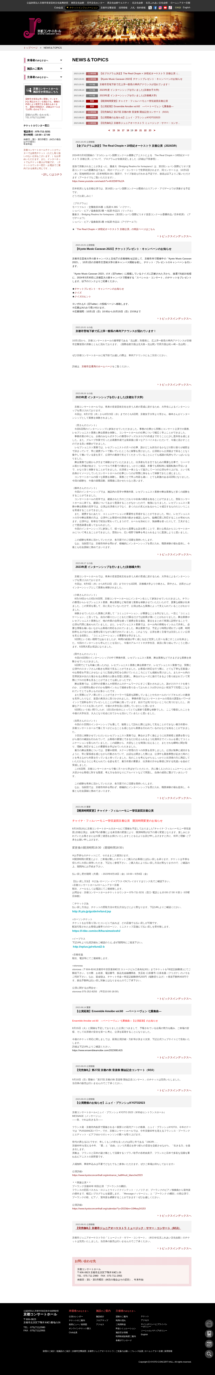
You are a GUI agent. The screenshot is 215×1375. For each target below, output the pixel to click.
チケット (145, 1316)
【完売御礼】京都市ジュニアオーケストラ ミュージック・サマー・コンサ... (140, 123)
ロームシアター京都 (180, 3)
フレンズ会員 (137, 1351)
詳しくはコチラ (52, 174)
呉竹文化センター (95, 3)
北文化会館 (137, 3)
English (186, 7)
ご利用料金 (121, 1324)
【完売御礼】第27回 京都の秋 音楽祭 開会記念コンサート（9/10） (135, 112)
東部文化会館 (77, 3)
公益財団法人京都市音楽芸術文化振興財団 (47, 3)
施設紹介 (100, 1316)
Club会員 (58, 7)
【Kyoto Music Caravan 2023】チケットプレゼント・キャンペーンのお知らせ (141, 79)
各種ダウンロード (124, 1340)
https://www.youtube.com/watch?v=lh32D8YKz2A (98, 181)
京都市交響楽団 (108, 7)
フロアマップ (102, 1320)
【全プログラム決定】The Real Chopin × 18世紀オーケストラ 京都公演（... (140, 73)
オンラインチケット (80, 1328)
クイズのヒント (83, 296)
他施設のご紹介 (63, 1351)
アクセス (100, 1324)
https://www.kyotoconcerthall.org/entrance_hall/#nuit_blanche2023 (107, 1175)
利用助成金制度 (126, 1336)
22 (145, 130)
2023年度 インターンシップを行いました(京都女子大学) (129, 90)
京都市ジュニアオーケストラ (101, 1351)
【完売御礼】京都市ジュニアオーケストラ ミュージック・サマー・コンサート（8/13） (128, 1228)
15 (114, 130)
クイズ (78, 292)
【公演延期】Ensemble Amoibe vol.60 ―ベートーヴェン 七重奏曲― (137, 106)
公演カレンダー (76, 1316)
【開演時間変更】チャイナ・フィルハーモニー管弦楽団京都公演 (134, 101)
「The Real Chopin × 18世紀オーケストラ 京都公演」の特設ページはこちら (115, 229)
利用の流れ (121, 1320)
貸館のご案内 (122, 1316)
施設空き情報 (122, 1332)
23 (150, 130)
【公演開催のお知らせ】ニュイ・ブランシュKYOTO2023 (130, 117)
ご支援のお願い (122, 1351)
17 (123, 130)
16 (118, 130)
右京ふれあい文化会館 (157, 3)
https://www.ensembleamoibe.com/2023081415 (97, 1050)
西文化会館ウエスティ (118, 3)
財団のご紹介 (49, 1351)
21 (140, 130)
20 (136, 130)
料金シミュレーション (126, 1328)
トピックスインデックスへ (175, 236)
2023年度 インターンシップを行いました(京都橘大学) (128, 95)
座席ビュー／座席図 (78, 1324)
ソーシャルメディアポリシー (154, 1330)
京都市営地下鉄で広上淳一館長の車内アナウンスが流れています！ (135, 84)
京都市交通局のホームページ (97, 366)
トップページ (31, 48)
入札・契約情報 (138, 7)
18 (128, 130)
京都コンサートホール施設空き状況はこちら (45, 90)
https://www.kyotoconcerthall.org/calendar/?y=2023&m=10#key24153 (109, 1208)
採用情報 (123, 7)
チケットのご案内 (77, 1320)
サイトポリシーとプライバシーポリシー (154, 1325)
